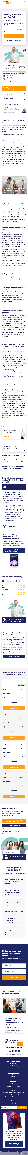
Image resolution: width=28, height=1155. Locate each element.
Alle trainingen (13, 1063)
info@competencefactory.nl (14, 1096)
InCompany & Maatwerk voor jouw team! (13, 1067)
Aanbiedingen (13, 1065)
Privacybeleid (13, 1085)
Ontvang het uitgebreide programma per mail (12, 550)
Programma (9, 526)
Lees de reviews (16, 621)
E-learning (9, 487)
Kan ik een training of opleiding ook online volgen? (12, 882)
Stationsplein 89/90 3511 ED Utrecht (14, 1092)
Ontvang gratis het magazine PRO (14, 1144)
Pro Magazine (13, 1078)
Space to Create (8, 653)
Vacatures (13, 1083)
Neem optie (14, 702)
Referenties (13, 1081)
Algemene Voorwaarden (13, 1086)
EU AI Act (18, 148)
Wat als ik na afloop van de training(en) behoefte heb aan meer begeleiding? (13, 932)
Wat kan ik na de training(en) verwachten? (10, 920)
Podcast (13, 1076)
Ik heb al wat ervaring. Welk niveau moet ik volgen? (12, 903)
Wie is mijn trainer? (11, 912)
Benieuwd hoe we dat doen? (13, 1054)
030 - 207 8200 (14, 1094)
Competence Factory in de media (13, 1080)
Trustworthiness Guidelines (9, 150)
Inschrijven (13, 708)
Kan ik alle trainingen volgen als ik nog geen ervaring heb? (12, 892)
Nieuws (13, 1074)
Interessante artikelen (13, 1073)
